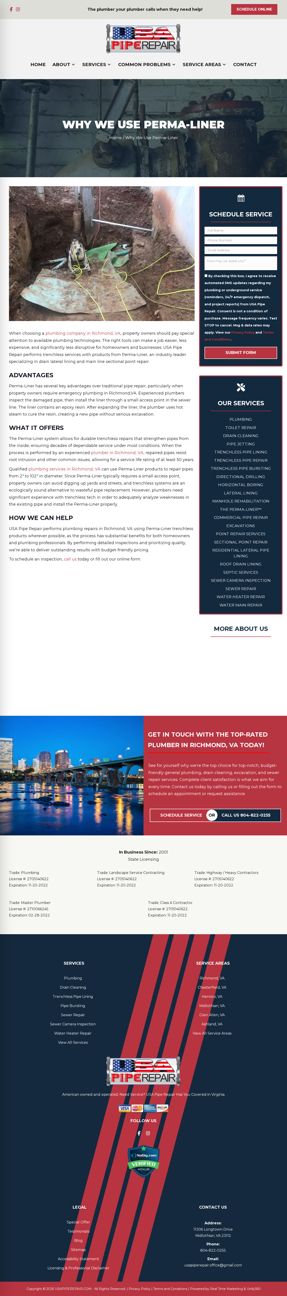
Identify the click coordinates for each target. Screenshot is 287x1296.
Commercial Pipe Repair (241, 517)
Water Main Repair (241, 605)
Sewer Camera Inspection (241, 580)
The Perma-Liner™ (241, 509)
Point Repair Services (241, 534)
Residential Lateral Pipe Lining (240, 553)
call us (70, 559)
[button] (11, 9)
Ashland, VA (212, 1024)
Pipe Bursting (73, 1006)
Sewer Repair (241, 589)
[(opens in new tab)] (143, 1161)
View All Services (73, 1042)
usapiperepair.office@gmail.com (213, 1265)
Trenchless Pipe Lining (240, 452)
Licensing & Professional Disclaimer (78, 1268)
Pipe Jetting (241, 444)
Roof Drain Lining (241, 564)
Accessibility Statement (78, 1259)
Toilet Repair (240, 427)
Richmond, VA (212, 978)
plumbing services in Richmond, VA (64, 469)
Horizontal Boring (240, 485)
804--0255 (213, 1250)
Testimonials (78, 1231)
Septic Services (240, 572)
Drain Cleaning (241, 435)
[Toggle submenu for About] (73, 64)
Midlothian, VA (212, 1006)
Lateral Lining (241, 493)
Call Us (246, 815)
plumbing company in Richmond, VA (83, 333)
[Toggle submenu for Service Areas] (224, 64)
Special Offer (78, 1222)
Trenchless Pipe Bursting (241, 468)
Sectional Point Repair (241, 542)
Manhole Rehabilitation (241, 501)
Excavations (240, 526)
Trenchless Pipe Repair (240, 460)
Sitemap (78, 1250)
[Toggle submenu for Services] (109, 64)
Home (115, 137)
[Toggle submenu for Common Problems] (173, 64)
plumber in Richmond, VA (117, 452)
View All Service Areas (212, 1033)
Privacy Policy (242, 332)
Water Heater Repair (241, 597)
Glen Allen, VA (212, 1015)
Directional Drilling (240, 476)
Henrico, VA (212, 996)
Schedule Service (181, 815)
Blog (78, 1240)
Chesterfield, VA (212, 987)
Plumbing (241, 419)
